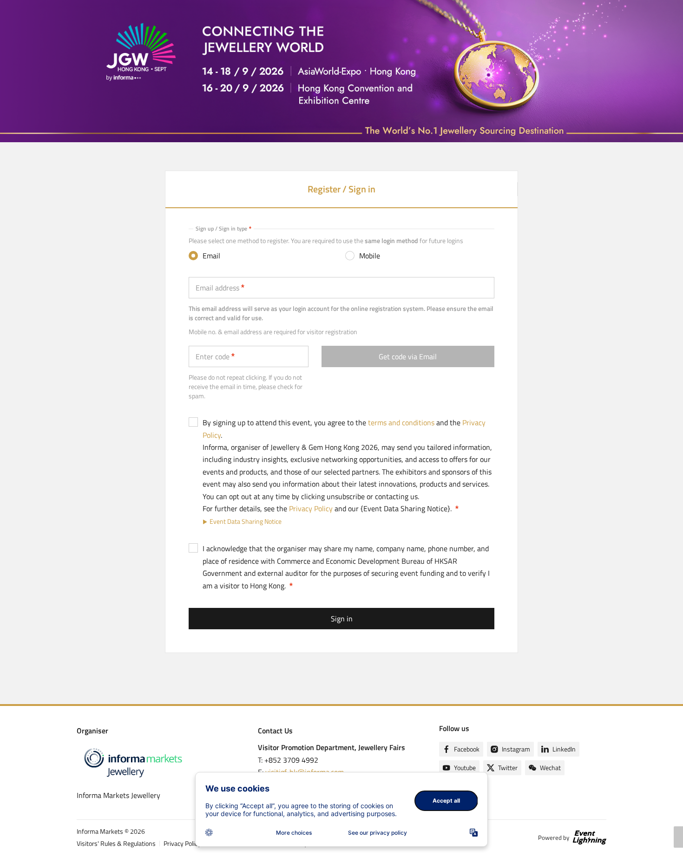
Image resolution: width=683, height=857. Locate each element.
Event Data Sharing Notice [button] (246, 521)
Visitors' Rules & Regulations (116, 843)
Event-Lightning (589, 837)
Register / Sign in (341, 194)
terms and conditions (401, 422)
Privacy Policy (311, 508)
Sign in (342, 618)
